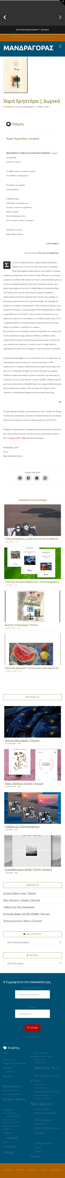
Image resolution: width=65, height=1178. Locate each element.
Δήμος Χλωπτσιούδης (14, 1063)
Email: (32, 1007)
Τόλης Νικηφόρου (43, 1119)
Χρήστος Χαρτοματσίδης (48, 1128)
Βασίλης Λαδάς (40, 1059)
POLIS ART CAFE (41, 1053)
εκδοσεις (40, 1133)
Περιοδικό (8, 1109)
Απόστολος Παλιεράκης (42, 1056)
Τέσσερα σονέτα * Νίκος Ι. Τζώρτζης (22, 920)
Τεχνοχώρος (8, 1119)
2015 (5, 1053)
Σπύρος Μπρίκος (9, 1113)
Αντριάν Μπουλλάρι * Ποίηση (19, 893)
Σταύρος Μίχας (13, 1116)
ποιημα (38, 1151)
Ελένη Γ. (36, 1080)
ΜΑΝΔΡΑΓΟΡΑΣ (28, 47)
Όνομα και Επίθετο (32, 987)
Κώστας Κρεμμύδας (17, 1099)
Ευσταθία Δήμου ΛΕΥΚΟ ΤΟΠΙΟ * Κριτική (26, 913)
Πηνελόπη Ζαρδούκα (45, 1112)
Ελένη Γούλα (39, 1084)
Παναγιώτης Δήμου (42, 1109)
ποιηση (35, 1156)
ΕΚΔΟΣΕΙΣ (9, 107)
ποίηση (8, 1152)
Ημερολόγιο (12, 1086)
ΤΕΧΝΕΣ (44, 1169)
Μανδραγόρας (44, 1103)
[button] (60, 46)
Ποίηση (18, 107)
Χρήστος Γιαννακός (11, 1126)
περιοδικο (9, 1146)
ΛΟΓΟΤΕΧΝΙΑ (32, 1169)
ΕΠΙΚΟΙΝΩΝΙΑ (56, 1169)
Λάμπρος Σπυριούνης (42, 1098)
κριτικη (6, 1142)
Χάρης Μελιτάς (41, 1123)
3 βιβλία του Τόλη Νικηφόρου (19, 906)
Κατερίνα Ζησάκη (10, 1090)
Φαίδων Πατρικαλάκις (11, 1122)
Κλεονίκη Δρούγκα (12, 1094)
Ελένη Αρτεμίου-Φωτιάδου (48, 1075)
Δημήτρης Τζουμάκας (48, 1067)
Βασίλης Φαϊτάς (9, 1059)
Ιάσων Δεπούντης (41, 1088)
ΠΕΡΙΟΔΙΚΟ (8, 1169)
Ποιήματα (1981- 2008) (17, 438)
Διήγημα (7, 1067)
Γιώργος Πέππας (40, 1062)
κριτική (12, 1137)
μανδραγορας (43, 1143)
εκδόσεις (7, 1132)
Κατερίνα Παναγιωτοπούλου (48, 1091)
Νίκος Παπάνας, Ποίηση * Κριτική (21, 900)
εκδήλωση (7, 1129)
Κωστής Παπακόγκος (42, 1095)
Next (58, 17)
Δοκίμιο (10, 1071)
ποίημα (37, 1147)
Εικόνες (8, 1076)
